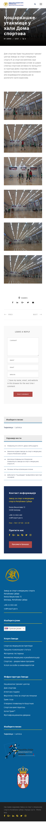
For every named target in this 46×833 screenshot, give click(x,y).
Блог (17, 39)
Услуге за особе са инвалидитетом (19, 665)
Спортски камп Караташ (14, 707)
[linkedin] (18, 535)
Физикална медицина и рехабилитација (22, 658)
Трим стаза (8, 700)
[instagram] (30, 535)
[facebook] (9, 535)
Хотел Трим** (9, 711)
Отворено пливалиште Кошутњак (19, 704)
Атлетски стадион (12, 692)
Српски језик (14, 628)
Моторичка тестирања (14, 654)
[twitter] (26, 535)
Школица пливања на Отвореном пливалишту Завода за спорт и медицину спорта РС (23, 461)
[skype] (22, 535)
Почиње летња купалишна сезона (20, 469)
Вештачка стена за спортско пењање (20, 696)
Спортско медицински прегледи (18, 646)
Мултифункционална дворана (17, 715)
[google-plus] (13, 535)
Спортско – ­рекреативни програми (19, 661)
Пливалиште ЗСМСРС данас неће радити (22, 446)
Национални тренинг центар (17, 684)
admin (9, 39)
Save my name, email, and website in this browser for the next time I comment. (22, 383)
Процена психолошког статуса (17, 650)
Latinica (18, 427)
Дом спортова (10, 688)
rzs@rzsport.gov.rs (11, 609)
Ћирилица (8, 427)
